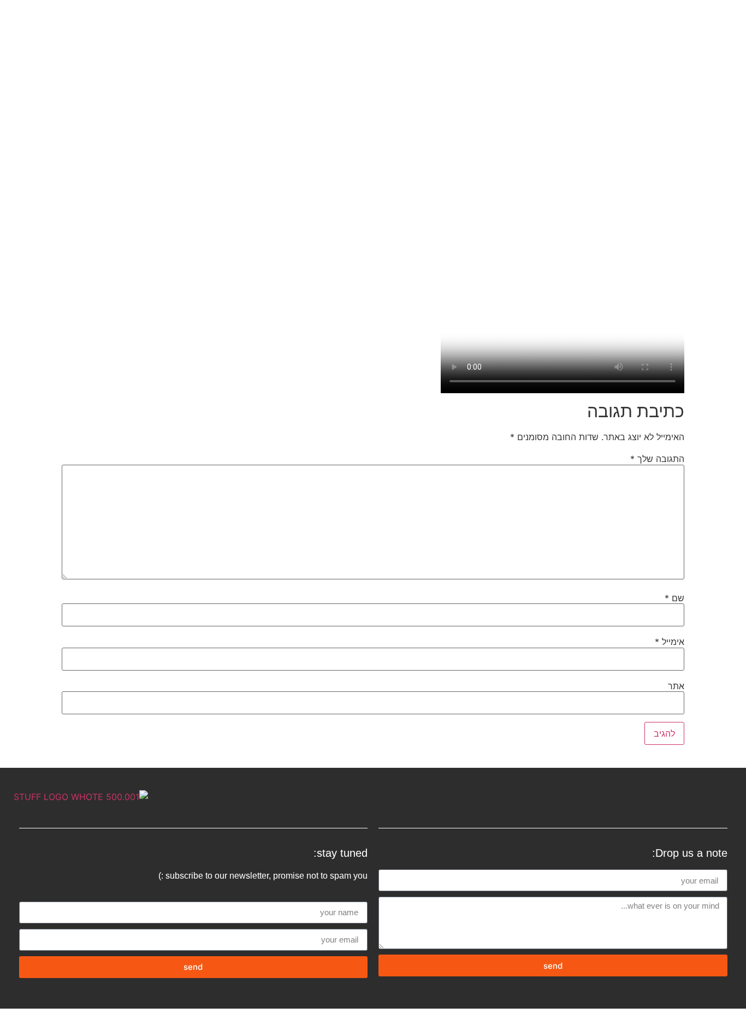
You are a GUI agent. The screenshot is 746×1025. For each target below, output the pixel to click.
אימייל (669, 641)
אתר (676, 686)
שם (674, 598)
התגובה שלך (657, 458)
